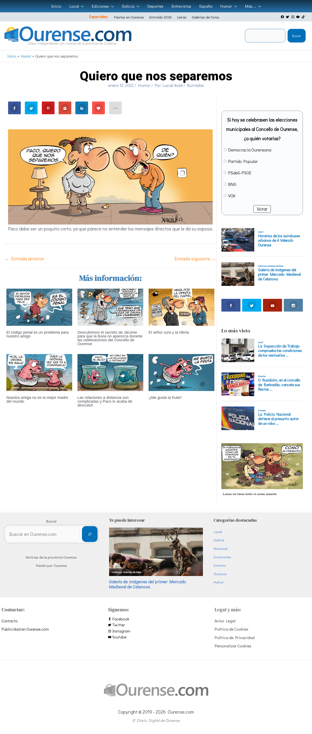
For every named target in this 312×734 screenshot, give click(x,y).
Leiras (182, 17)
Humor (144, 85)
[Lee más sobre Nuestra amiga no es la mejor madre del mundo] (39, 372)
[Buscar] (89, 534)
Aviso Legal (225, 620)
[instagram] (293, 16)
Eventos (220, 565)
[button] (81, 6)
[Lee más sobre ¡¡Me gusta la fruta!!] (181, 372)
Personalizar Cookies (233, 645)
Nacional (220, 548)
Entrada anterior (24, 258)
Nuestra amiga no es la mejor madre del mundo (37, 399)
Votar (262, 209)
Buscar (296, 36)
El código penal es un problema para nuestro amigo (37, 334)
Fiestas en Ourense (129, 17)
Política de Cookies (231, 629)
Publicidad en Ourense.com (25, 629)
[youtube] (298, 16)
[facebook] (283, 16)
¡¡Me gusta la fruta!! (165, 397)
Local (218, 531)
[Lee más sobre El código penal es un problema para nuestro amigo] (39, 306)
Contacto (9, 620)
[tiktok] (304, 16)
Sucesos (220, 573)
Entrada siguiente (195, 258)
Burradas (195, 85)
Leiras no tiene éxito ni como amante (250, 494)
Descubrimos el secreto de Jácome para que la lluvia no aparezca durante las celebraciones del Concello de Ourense (109, 338)
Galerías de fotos (205, 17)
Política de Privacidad (234, 637)
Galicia (219, 540)
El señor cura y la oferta (169, 332)
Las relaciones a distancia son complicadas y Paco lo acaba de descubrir (104, 401)
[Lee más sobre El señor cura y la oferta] (181, 306)
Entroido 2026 (160, 17)
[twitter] (288, 16)
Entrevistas (222, 557)
